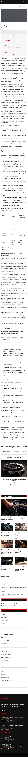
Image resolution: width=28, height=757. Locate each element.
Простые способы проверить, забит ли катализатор (17, 737)
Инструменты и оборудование (8, 680)
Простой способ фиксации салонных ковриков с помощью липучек (6, 551)
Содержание (7, 31)
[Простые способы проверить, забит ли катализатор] (5, 738)
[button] (2, 472)
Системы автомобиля (6, 643)
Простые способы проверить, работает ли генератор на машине (18, 745)
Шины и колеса (5, 660)
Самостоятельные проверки (8, 634)
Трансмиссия (4, 663)
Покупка (4, 626)
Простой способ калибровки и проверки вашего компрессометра (12, 518)
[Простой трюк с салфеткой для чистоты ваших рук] (21, 544)
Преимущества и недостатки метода (11, 42)
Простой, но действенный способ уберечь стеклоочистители (14, 587)
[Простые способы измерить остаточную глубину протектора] (5, 727)
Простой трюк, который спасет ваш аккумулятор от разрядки (7, 568)
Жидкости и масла (6, 640)
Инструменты (5, 628)
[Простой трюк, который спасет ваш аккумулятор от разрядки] (7, 561)
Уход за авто (4, 623)
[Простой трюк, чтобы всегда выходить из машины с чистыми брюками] (21, 561)
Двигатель (4, 646)
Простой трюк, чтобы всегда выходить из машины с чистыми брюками (20, 568)
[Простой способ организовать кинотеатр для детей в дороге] (7, 527)
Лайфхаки (9, 6)
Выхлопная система (6, 648)
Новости (4, 614)
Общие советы (5, 688)
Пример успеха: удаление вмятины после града (14, 49)
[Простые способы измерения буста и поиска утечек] (5, 719)
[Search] (26, 2)
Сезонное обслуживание (7, 654)
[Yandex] (9, 710)
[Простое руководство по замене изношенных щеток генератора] (14, 468)
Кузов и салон (5, 686)
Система (4, 671)
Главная (2, 6)
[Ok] (7, 710)
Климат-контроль (5, 677)
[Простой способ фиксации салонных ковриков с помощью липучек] (7, 544)
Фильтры (4, 683)
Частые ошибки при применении (11, 54)
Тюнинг (3, 637)
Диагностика (5, 620)
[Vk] (21, 2)
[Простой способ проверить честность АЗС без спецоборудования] (21, 527)
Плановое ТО (4, 651)
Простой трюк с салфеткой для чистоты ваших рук (20, 551)
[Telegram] (23, 2)
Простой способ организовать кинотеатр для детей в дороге (7, 534)
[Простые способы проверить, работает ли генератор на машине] (5, 746)
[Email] (20, 2)
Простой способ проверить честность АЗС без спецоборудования (20, 534)
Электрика (4, 668)
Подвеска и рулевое (6, 666)
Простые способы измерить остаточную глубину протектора (17, 726)
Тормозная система (6, 657)
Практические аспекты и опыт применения (12, 47)
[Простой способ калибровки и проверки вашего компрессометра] (14, 507)
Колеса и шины (5, 631)
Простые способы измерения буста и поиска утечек (17, 718)
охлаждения (4, 674)
